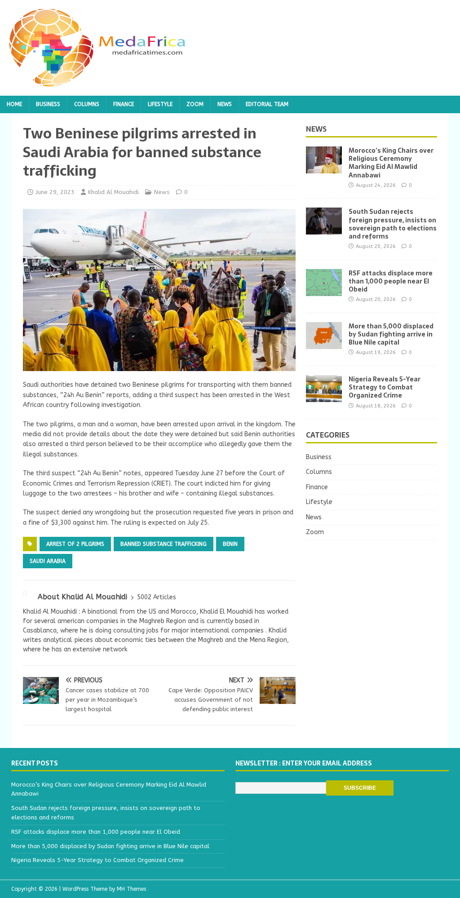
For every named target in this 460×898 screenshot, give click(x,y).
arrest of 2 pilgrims (75, 544)
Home (14, 104)
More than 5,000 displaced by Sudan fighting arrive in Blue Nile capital (391, 334)
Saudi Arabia (48, 561)
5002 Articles (156, 597)
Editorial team (267, 104)
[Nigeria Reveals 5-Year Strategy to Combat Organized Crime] (324, 397)
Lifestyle (160, 104)
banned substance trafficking (163, 544)
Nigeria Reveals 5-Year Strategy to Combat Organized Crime (384, 387)
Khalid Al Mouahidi (113, 192)
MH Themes (131, 889)
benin (230, 544)
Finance (123, 104)
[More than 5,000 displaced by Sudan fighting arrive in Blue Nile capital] (324, 343)
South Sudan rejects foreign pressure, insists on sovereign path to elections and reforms (393, 224)
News (224, 104)
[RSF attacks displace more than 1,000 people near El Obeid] (324, 290)
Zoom (194, 104)
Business (48, 104)
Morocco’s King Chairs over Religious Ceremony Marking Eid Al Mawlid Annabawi (391, 163)
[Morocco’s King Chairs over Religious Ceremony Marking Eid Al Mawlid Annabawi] (324, 168)
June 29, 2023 (55, 192)
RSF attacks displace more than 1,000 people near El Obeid (391, 281)
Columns (86, 104)
